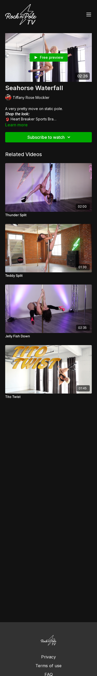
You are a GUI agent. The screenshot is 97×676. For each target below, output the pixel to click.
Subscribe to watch (46, 137)
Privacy (48, 656)
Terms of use (48, 665)
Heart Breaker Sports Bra (32, 119)
